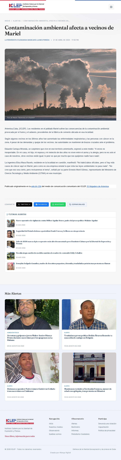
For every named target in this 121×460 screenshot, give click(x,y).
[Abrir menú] (111, 6)
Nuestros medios (56, 427)
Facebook (42, 204)
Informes (75, 430)
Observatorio (54, 430)
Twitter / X (25, 204)
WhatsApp (59, 204)
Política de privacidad (106, 430)
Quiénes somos (55, 434)
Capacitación (103, 427)
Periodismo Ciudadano (80, 434)
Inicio (7, 21)
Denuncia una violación (107, 424)
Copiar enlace (78, 204)
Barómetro (75, 427)
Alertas (17, 21)
